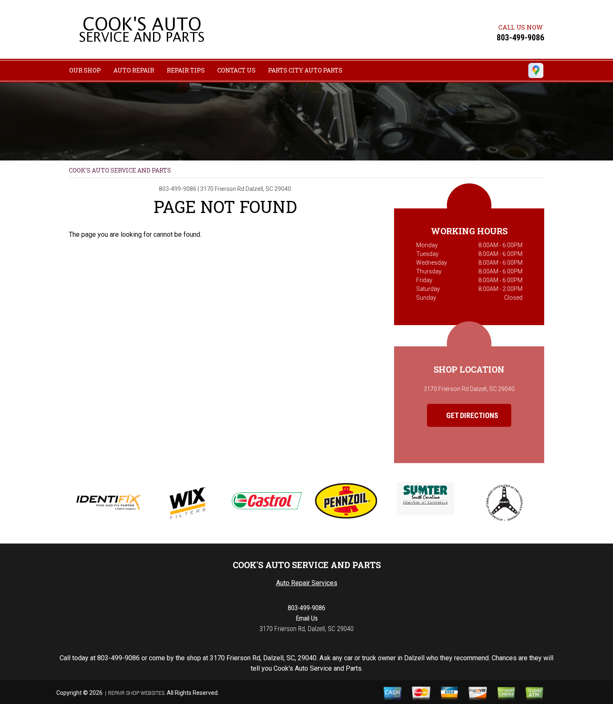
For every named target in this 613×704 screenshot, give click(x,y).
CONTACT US (236, 70)
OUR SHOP (85, 70)
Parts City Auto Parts (305, 70)
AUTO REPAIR (133, 70)
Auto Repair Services (306, 583)
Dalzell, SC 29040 (268, 188)
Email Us (307, 618)
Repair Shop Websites (136, 693)
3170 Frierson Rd (222, 188)
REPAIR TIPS (186, 70)
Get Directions (471, 415)
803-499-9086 (520, 38)
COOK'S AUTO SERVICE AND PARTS (120, 170)
